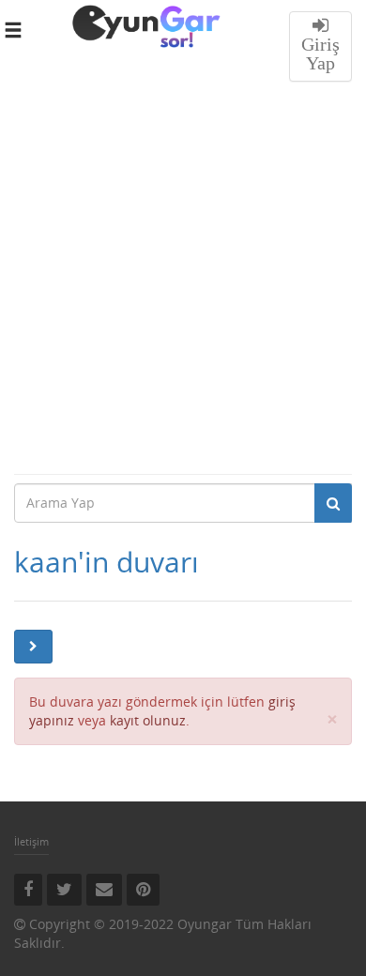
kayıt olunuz (148, 720)
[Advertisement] (183, 281)
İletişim (31, 841)
